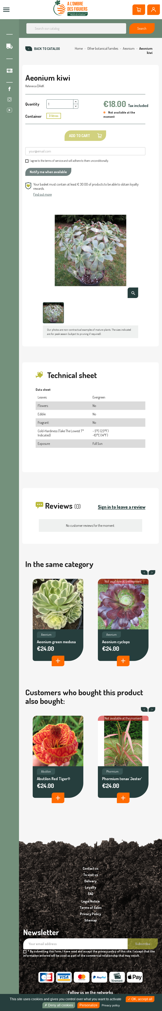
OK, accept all (141, 999)
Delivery (90, 881)
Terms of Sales (91, 907)
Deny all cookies (60, 1005)
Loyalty (90, 887)
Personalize (88, 1005)
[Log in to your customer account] (153, 9)
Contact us (91, 868)
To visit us (90, 875)
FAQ (90, 894)
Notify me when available (48, 172)
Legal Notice (90, 901)
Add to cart (79, 135)
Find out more (42, 194)
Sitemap (90, 920)
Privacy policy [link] (111, 1005)
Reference (30, 86)
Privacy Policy (90, 914)
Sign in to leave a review (121, 507)
